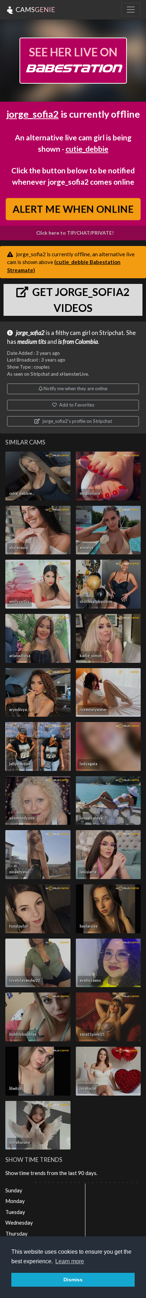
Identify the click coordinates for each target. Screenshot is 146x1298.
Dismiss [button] (73, 1279)
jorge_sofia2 (32, 114)
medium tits (31, 341)
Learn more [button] (69, 1261)
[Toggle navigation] (130, 9)
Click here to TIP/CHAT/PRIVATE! (75, 233)
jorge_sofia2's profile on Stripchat (76, 421)
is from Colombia (78, 341)
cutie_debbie (87, 148)
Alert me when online (73, 209)
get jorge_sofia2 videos (79, 299)
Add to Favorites (76, 405)
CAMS (34, 9)
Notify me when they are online (75, 388)
